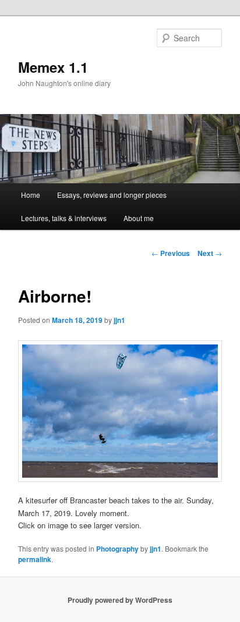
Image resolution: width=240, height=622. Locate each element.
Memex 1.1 (53, 67)
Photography (117, 548)
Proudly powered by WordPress (120, 600)
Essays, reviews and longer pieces (112, 195)
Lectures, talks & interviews (64, 218)
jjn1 (119, 320)
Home (30, 195)
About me (138, 218)
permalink (34, 559)
